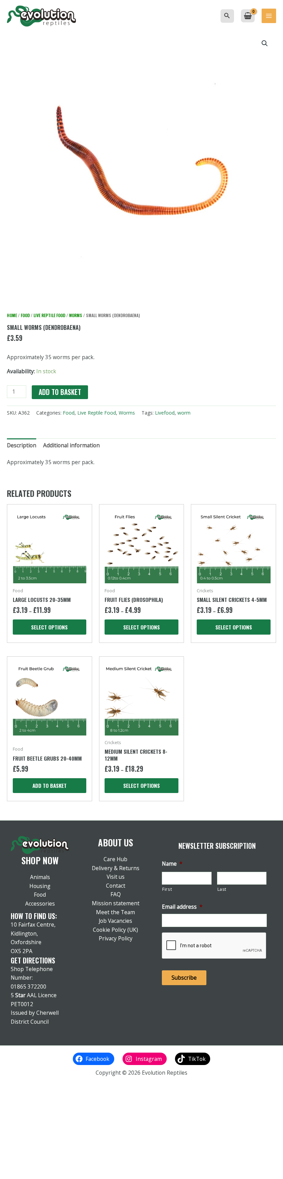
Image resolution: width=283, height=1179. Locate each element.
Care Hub (115, 859)
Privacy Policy (116, 938)
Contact (115, 885)
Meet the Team (115, 912)
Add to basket (60, 392)
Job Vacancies (115, 921)
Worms (75, 315)
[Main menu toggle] (269, 16)
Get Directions (33, 960)
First (167, 889)
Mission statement (115, 903)
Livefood (165, 412)
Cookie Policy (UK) (115, 929)
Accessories (40, 903)
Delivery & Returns (115, 868)
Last (222, 889)
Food (25, 315)
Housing (39, 886)
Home (12, 315)
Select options (49, 627)
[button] (227, 15)
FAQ (115, 894)
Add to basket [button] (49, 785)
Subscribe (184, 977)
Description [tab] (21, 445)
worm (184, 412)
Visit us (116, 876)
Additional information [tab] (71, 445)
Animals (40, 877)
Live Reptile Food (49, 315)
